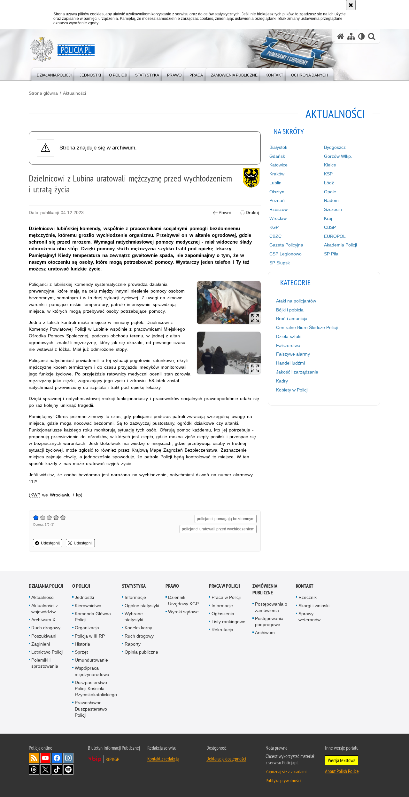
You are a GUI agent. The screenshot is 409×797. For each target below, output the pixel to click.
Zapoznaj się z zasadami (286, 771)
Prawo (172, 586)
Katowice (278, 164)
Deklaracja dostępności (226, 758)
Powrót (226, 212)
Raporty (133, 644)
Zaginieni (40, 644)
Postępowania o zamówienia (271, 607)
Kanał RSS (34, 758)
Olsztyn (276, 191)
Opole (330, 191)
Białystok (278, 147)
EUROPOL (335, 236)
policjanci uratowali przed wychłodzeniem (218, 529)
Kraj (328, 218)
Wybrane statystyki (134, 616)
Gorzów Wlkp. (338, 156)
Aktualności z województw (44, 608)
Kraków (276, 173)
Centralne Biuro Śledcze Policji (307, 327)
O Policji (81, 586)
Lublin (275, 182)
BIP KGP (112, 759)
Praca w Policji (224, 586)
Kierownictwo (88, 605)
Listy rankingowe (228, 621)
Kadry (282, 380)
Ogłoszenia (223, 613)
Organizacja (87, 627)
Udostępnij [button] (50, 543)
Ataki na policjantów (296, 300)
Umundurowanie (91, 660)
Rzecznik (307, 597)
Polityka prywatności (283, 780)
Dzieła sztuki (288, 336)
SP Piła (331, 253)
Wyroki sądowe (183, 611)
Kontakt (304, 586)
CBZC (275, 236)
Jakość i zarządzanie (297, 371)
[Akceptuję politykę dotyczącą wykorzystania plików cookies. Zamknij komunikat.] (351, 5)
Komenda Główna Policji (93, 616)
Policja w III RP (90, 636)
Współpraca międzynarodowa (92, 671)
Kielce (330, 164)
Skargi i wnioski (313, 605)
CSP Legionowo (285, 253)
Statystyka (134, 586)
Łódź (329, 182)
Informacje (135, 597)
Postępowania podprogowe (269, 621)
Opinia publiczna (141, 652)
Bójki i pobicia (290, 309)
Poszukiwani (43, 636)
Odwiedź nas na (45, 758)
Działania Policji (46, 586)
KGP (274, 227)
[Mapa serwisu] (351, 36)
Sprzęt (81, 652)
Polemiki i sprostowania (44, 663)
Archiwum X (43, 619)
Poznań (277, 200)
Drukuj (252, 212)
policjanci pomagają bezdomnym (225, 519)
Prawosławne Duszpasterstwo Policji (91, 708)
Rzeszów (278, 209)
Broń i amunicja (291, 318)
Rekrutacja (222, 629)
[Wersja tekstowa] (361, 36)
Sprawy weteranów (309, 616)
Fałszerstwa (288, 345)
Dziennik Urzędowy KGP (183, 600)
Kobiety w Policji (292, 389)
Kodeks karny (138, 627)
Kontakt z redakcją (163, 758)
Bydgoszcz (335, 147)
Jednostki (84, 597)
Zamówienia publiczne (264, 589)
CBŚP (330, 227)
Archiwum (265, 632)
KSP (328, 173)
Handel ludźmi (290, 363)
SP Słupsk (279, 262)
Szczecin (333, 209)
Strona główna (43, 93)
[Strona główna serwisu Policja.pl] (340, 36)
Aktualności (74, 93)
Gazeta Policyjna (286, 244)
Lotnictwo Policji (47, 652)
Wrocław (278, 218)
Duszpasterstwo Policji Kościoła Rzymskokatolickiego (96, 688)
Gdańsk (277, 156)
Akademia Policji (340, 244)
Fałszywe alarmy (293, 354)
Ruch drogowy (45, 627)
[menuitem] (54, 74)
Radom (331, 200)
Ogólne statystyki (142, 605)
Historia (82, 644)
